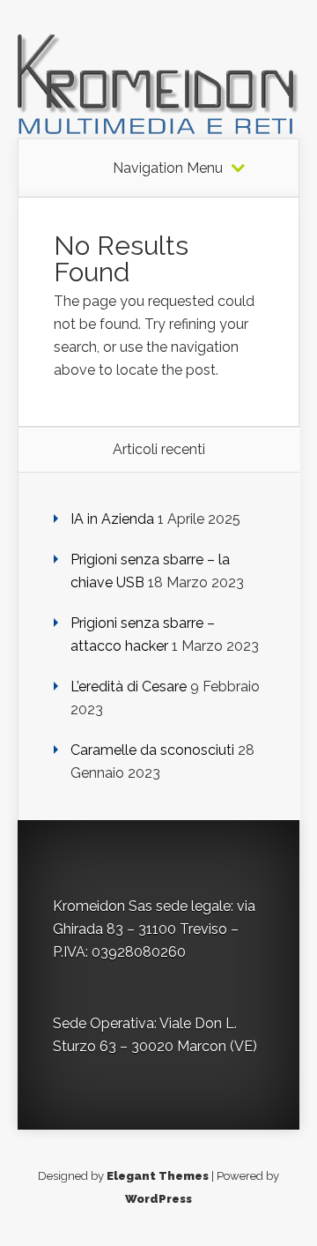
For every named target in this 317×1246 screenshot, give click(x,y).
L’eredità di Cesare (128, 686)
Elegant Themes (158, 1176)
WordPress (158, 1198)
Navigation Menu (168, 168)
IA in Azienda (112, 519)
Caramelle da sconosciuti (152, 750)
